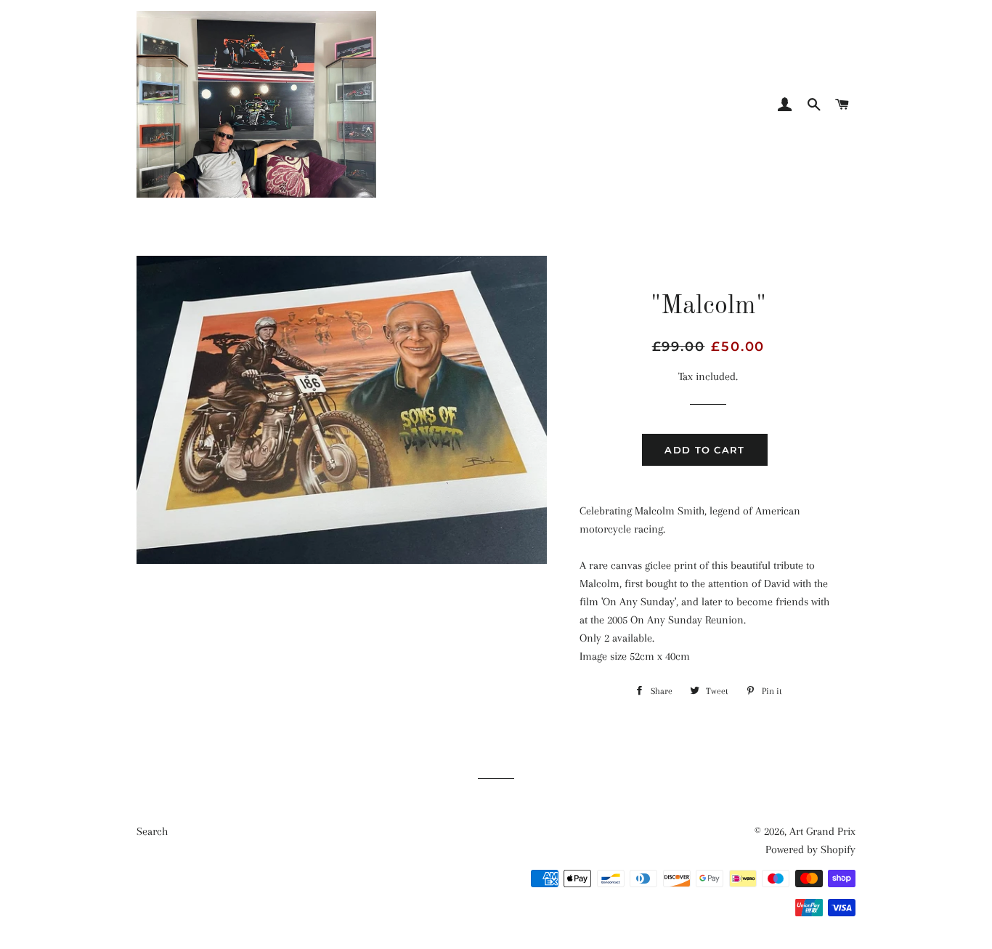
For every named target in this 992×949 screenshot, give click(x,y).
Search (152, 831)
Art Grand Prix (822, 831)
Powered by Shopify (810, 849)
